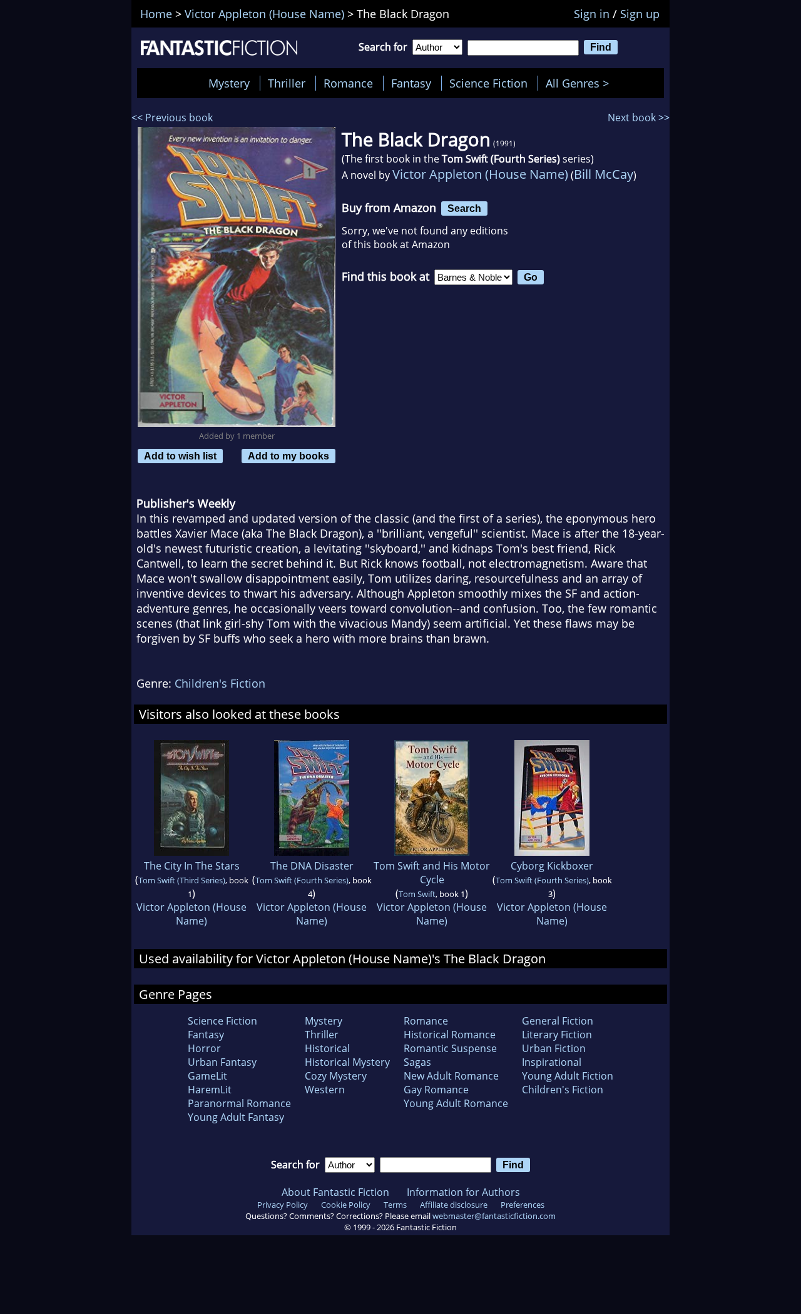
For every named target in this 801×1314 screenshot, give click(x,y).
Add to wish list (180, 455)
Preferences (522, 1204)
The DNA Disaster (312, 866)
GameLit (207, 1076)
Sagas (417, 1062)
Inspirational (551, 1062)
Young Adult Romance (456, 1103)
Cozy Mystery (336, 1076)
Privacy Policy (282, 1204)
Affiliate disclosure (453, 1204)
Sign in (592, 13)
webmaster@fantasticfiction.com (494, 1215)
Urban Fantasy (222, 1062)
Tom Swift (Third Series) (181, 880)
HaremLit (210, 1089)
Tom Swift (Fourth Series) (302, 880)
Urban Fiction (554, 1048)
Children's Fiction (220, 683)
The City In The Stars (192, 866)
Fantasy (411, 83)
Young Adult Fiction (567, 1076)
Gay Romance (436, 1089)
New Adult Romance (451, 1076)
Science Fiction (488, 83)
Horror (204, 1048)
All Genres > (580, 83)
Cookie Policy (345, 1204)
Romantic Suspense (450, 1048)
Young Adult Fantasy (236, 1117)
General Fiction (557, 1021)
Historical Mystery (347, 1062)
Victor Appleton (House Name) (480, 174)
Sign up (640, 13)
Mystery (229, 83)
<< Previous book (172, 117)
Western (325, 1089)
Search (464, 208)
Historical (327, 1048)
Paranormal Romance (239, 1103)
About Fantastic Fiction (335, 1192)
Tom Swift (417, 894)
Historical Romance (450, 1034)
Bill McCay (603, 174)
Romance (348, 83)
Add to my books (288, 455)
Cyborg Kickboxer (552, 866)
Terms (395, 1204)
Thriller (286, 83)
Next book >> (639, 117)
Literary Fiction (557, 1034)
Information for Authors (463, 1192)
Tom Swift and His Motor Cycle (432, 872)
